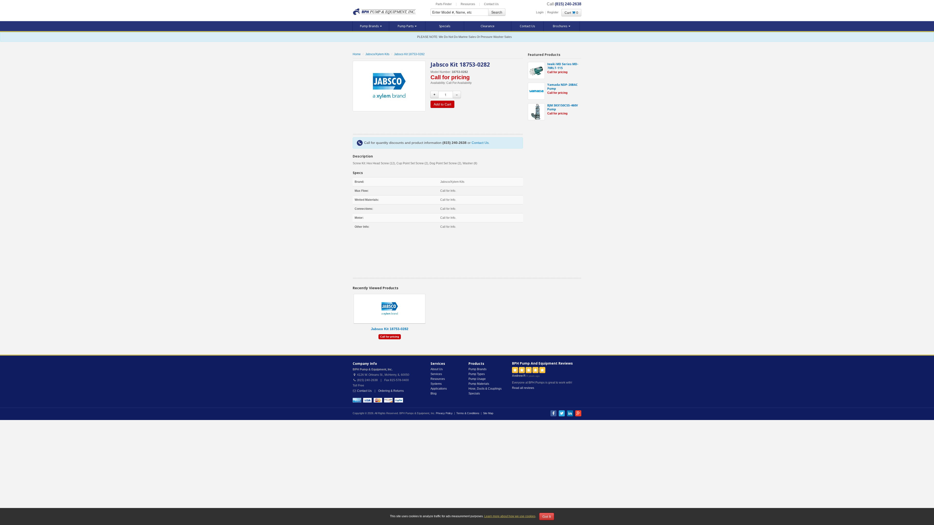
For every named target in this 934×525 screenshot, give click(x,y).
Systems (436, 383)
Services (436, 374)
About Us (437, 369)
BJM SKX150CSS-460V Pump (562, 107)
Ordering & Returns (391, 391)
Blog (434, 393)
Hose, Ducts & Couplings (485, 388)
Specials (444, 26)
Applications (439, 388)
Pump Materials (478, 383)
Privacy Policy (444, 413)
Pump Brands (369, 26)
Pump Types (476, 374)
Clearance (487, 26)
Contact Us (491, 4)
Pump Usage (477, 379)
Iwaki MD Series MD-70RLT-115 (562, 66)
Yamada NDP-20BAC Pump (562, 87)
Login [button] (540, 12)
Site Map (488, 413)
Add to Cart (442, 104)
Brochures (560, 26)
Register (552, 12)
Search (496, 12)
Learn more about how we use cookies (509, 516)
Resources (468, 4)
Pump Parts (406, 26)
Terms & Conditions (467, 413)
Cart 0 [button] (571, 13)
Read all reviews (523, 388)
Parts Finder (444, 4)
